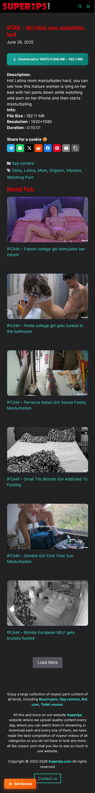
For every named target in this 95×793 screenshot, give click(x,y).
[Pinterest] (57, 148)
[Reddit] (38, 148)
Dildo (17, 170)
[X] (29, 148)
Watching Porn (20, 177)
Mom (42, 170)
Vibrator (73, 170)
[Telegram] (11, 148)
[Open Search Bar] (80, 6)
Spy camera (23, 163)
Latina (30, 170)
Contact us (47, 778)
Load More (48, 662)
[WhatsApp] (20, 148)
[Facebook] (48, 148)
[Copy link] (75, 148)
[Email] (66, 148)
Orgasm (56, 170)
